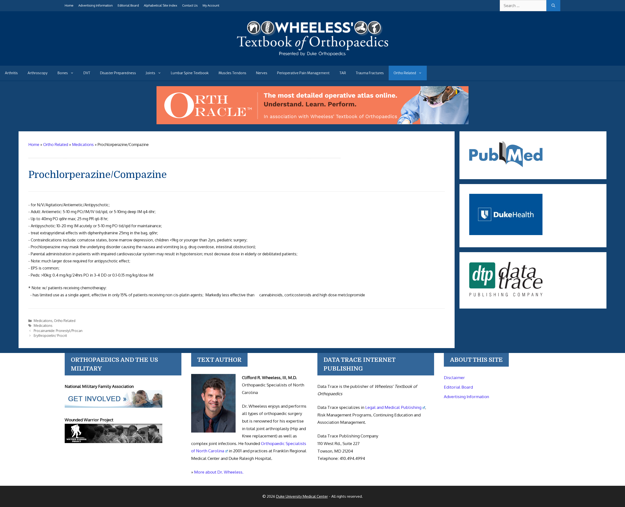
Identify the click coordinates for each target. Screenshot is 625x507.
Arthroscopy (38, 73)
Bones (62, 73)
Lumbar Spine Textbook (190, 73)
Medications (43, 321)
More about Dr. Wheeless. (218, 472)
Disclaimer (454, 377)
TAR (342, 73)
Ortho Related (405, 73)
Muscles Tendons (232, 73)
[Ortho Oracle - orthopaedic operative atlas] (312, 122)
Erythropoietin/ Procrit (50, 335)
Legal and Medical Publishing (393, 407)
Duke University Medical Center (302, 496)
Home (69, 5)
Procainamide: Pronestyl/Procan (58, 331)
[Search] (553, 5)
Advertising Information (95, 5)
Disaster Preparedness (118, 73)
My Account (211, 5)
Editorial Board (128, 5)
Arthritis (11, 73)
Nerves (261, 73)
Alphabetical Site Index (160, 5)
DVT (86, 73)
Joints (150, 73)
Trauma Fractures (370, 73)
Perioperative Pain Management (303, 73)
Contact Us (190, 5)
